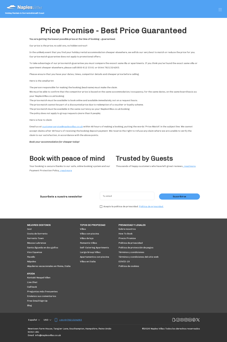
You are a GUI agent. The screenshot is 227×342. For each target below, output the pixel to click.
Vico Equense (34, 252)
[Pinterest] (194, 320)
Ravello (31, 256)
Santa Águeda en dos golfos (42, 247)
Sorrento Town (35, 238)
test (29, 229)
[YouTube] (182, 320)
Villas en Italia (88, 261)
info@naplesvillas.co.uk (48, 335)
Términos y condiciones (131, 252)
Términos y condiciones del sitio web (138, 256)
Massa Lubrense (36, 243)
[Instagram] (186, 320)
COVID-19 (124, 261)
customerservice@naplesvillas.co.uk (62, 126)
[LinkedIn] (190, 320)
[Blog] (174, 320)
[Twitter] (198, 320)
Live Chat (32, 282)
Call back (32, 286)
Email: (31, 335)
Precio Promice (127, 238)
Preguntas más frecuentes (42, 291)
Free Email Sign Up (37, 300)
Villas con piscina (89, 233)
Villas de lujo (87, 238)
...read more (65, 170)
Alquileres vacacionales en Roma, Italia (49, 266)
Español (32, 319)
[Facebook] (178, 320)
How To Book (125, 233)
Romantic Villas (88, 243)
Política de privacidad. (151, 206)
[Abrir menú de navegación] (220, 9)
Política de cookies (128, 266)
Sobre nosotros (127, 229)
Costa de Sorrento (37, 233)
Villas (83, 229)
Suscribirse (179, 196)
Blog (29, 305)
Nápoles (31, 261)
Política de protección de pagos (135, 247)
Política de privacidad (130, 243)
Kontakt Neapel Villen (38, 277)
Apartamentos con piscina (94, 256)
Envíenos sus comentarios (41, 296)
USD (46, 319)
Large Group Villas (90, 252)
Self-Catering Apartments (94, 247)
